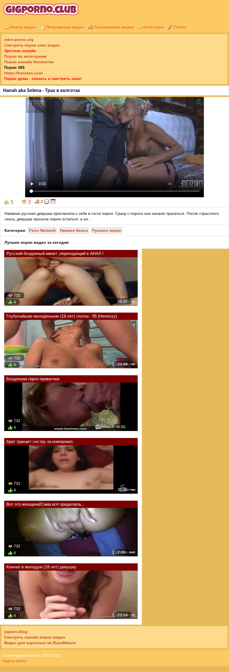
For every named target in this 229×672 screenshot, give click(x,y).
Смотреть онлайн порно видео (34, 637)
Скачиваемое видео (113, 27)
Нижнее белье (74, 230)
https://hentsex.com (23, 73)
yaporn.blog (15, 631)
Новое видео (22, 27)
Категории (153, 27)
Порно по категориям (25, 56)
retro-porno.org (19, 39)
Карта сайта (15, 661)
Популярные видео (64, 27)
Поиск (179, 27)
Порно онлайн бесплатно (29, 62)
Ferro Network (42, 230)
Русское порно (106, 230)
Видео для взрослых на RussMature (40, 643)
